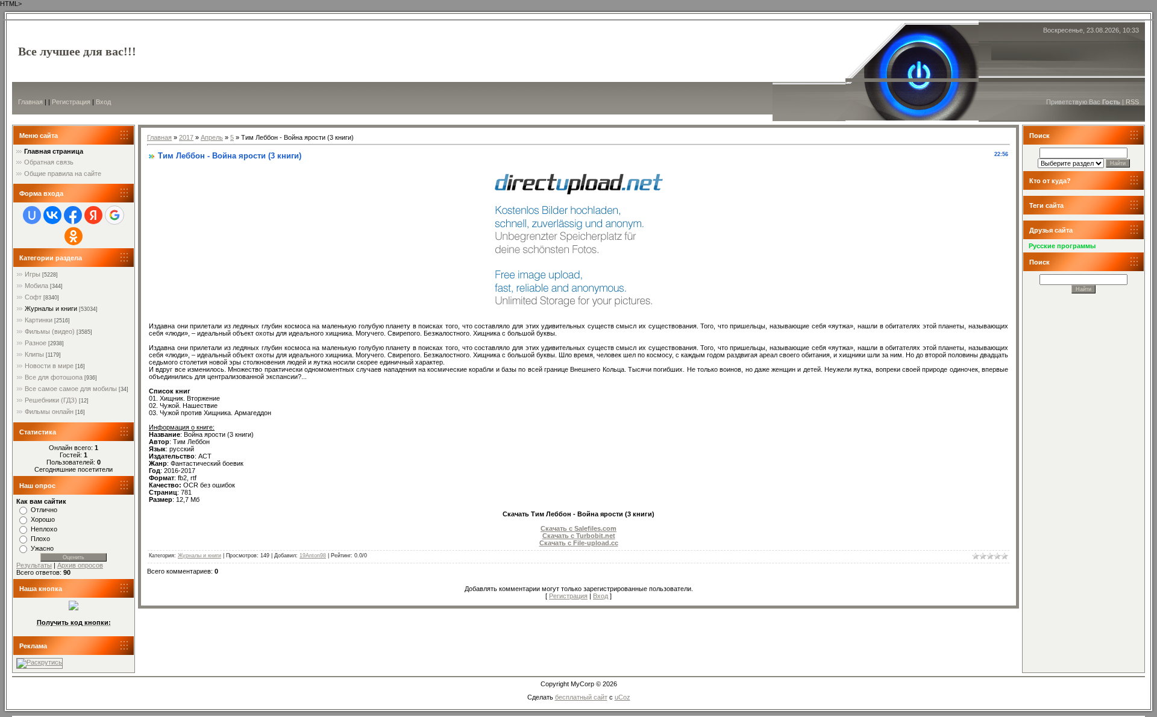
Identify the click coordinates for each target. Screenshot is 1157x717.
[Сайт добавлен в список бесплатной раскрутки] (39, 662)
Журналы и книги (51, 308)
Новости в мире (49, 365)
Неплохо (44, 529)
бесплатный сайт (581, 697)
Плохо (40, 538)
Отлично (44, 509)
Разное (35, 342)
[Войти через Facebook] (73, 215)
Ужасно (42, 548)
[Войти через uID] (32, 215)
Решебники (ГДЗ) (51, 400)
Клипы (34, 354)
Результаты (34, 565)
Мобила (36, 285)
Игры (32, 274)
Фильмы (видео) (50, 331)
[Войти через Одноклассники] (73, 236)
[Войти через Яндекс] (93, 215)
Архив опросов (80, 565)
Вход (103, 101)
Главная (30, 101)
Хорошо (43, 519)
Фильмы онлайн (49, 411)
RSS (1132, 101)
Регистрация (71, 101)
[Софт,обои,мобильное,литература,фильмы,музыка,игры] (73, 608)
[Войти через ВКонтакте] (52, 215)
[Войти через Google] (114, 215)
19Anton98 (312, 556)
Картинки (38, 320)
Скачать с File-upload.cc (578, 542)
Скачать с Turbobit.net (578, 535)
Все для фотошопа (54, 377)
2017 (186, 137)
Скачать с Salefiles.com (578, 528)
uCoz (622, 697)
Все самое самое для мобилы (71, 388)
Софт (33, 297)
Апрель (212, 137)
